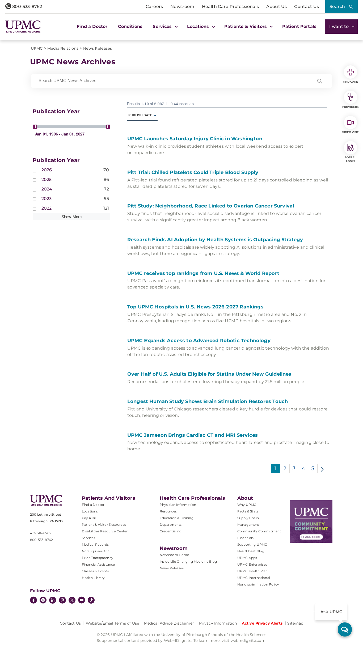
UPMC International (253, 578)
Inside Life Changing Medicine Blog (188, 561)
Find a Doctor (92, 26)
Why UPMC (246, 505)
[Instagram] (43, 600)
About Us (276, 6)
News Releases (172, 568)
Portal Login (350, 159)
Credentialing (171, 531)
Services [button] (163, 26)
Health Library (93, 578)
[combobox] (173, 80)
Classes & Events (95, 571)
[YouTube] (81, 600)
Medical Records (95, 544)
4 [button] (303, 468)
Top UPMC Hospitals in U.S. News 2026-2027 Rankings (196, 307)
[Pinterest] (62, 600)
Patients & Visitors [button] (246, 26)
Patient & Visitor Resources (104, 525)
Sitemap (295, 623)
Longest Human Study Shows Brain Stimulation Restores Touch (208, 401)
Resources (168, 511)
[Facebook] (33, 600)
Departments (171, 525)
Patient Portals (299, 26)
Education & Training (176, 518)
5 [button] (312, 468)
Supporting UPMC (252, 544)
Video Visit (350, 132)
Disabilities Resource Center (105, 531)
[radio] (155, 115)
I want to (339, 26)
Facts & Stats (247, 511)
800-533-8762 (26, 6)
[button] (320, 81)
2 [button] (284, 468)
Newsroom (182, 6)
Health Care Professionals (230, 6)
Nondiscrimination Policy (258, 584)
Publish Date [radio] (140, 115)
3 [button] (294, 468)
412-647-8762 (40, 533)
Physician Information (178, 505)
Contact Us (306, 6)
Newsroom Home (174, 555)
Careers (154, 6)
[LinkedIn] (52, 600)
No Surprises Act (95, 551)
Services (88, 538)
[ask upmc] (345, 629)
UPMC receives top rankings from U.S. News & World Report (204, 273)
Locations (90, 511)
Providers (350, 107)
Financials (245, 538)
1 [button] (275, 468)
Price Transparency (97, 558)
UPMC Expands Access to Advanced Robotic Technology (199, 341)
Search (337, 6)
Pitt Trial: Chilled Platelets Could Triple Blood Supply (193, 172)
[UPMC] (23, 26)
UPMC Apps (247, 558)
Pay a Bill (89, 518)
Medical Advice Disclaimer (169, 623)
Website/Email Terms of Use (112, 623)
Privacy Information (218, 623)
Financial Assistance (98, 564)
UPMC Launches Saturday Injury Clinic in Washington (195, 139)
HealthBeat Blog (250, 551)
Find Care (350, 81)
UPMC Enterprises (252, 564)
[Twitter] (72, 600)
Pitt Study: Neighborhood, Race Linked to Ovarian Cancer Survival (211, 206)
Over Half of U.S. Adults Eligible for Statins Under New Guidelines (210, 374)
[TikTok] (91, 600)
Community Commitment (259, 531)
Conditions (130, 26)
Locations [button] (198, 26)
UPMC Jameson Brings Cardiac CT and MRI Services (193, 435)
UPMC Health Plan (252, 571)
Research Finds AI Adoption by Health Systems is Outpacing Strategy (216, 240)
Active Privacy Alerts (262, 623)
